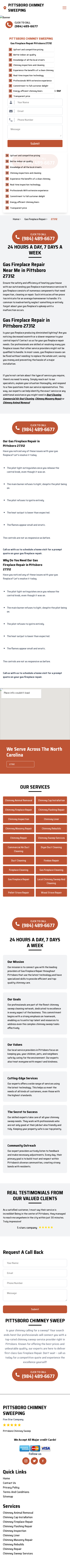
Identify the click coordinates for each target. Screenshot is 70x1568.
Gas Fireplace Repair (35, 219)
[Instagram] (25, 1460)
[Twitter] (34, 1460)
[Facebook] (42, 1460)
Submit (35, 143)
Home (16, 219)
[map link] (5, 8)
